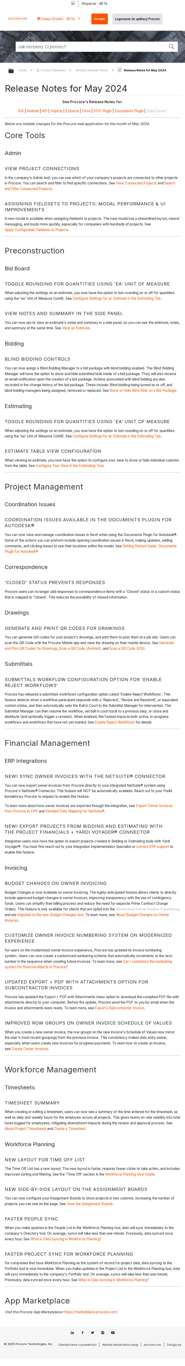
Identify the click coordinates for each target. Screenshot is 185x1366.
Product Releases (53, 70)
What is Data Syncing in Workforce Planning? (65, 1239)
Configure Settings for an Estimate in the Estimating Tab (117, 298)
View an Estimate (76, 328)
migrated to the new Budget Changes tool (50, 915)
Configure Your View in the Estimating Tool (70, 466)
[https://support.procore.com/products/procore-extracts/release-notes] (81, 111)
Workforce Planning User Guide (130, 1174)
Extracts (72, 111)
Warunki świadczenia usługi (120, 1344)
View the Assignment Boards (90, 1204)
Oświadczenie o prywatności (77, 1344)
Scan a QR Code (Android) (80, 648)
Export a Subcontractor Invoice (119, 1008)
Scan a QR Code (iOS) (127, 648)
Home (23, 70)
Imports (56, 111)
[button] (171, 46)
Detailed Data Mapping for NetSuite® (74, 811)
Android (33, 111)
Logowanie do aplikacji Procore (137, 19)
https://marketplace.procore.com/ (91, 1312)
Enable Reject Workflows (115, 722)
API (44, 111)
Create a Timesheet (70, 1129)
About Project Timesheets (25, 1129)
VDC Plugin (103, 111)
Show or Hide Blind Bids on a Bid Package (143, 390)
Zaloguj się (174, 1344)
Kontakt (99, 19)
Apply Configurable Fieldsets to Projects (37, 230)
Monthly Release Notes (92, 70)
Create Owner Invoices (30, 1049)
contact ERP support (152, 846)
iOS (21, 111)
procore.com (18, 18)
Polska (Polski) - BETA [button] (57, 19)
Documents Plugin (129, 111)
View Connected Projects (136, 183)
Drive (86, 111)
